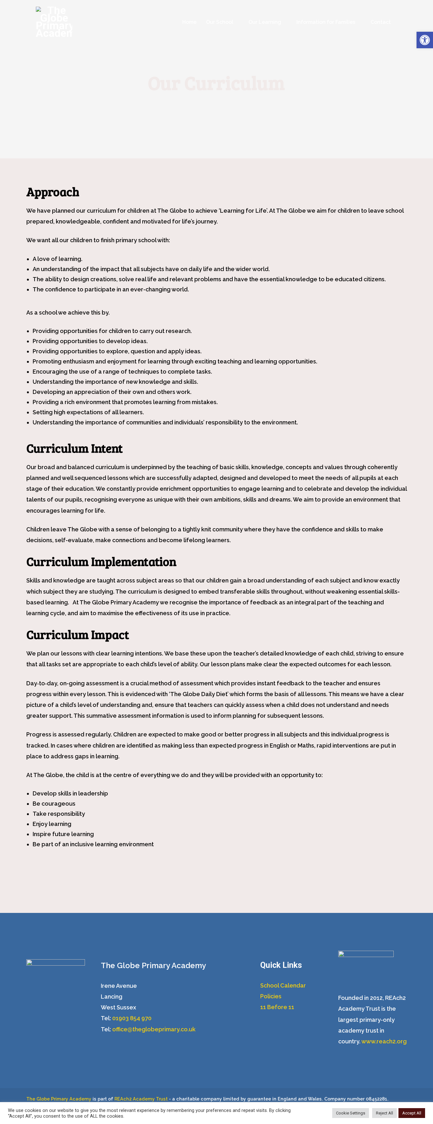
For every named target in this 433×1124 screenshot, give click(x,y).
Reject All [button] (384, 1113)
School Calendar (283, 985)
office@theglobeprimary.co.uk (154, 1029)
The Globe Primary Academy (58, 1098)
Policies (270, 996)
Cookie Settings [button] (350, 1113)
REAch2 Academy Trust (141, 1098)
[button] (425, 40)
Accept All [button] (411, 1113)
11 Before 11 (277, 1007)
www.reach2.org (384, 1041)
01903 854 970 (132, 1018)
